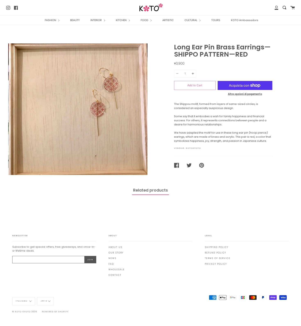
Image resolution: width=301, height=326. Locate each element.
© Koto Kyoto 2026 (24, 311)
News (112, 258)
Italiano (22, 301)
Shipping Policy (216, 247)
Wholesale (117, 269)
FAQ (111, 264)
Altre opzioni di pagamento (245, 94)
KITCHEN (121, 20)
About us (115, 247)
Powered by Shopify (55, 311)
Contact (115, 275)
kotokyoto (193, 148)
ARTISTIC (168, 20)
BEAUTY (75, 20)
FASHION (51, 20)
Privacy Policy (216, 264)
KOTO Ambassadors (244, 20)
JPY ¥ (44, 301)
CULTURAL (191, 20)
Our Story (116, 252)
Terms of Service (217, 258)
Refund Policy (215, 252)
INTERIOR (96, 20)
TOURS (215, 20)
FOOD (145, 20)
